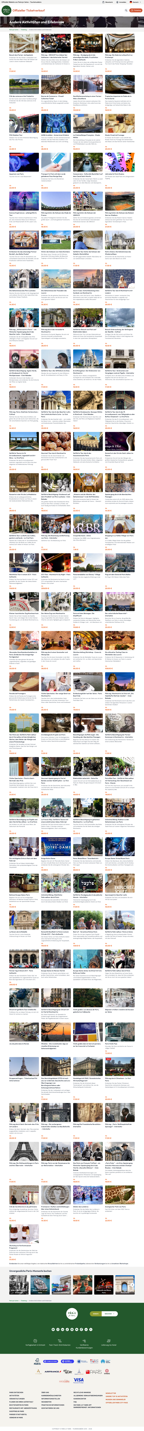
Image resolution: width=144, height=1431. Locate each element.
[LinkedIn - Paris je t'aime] (62, 1329)
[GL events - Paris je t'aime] (94, 1372)
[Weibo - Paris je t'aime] (86, 1329)
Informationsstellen (50, 1399)
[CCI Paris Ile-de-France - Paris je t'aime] (50, 1361)
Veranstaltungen (17, 1399)
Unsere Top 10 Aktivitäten (117, 1396)
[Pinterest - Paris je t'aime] (72, 1329)
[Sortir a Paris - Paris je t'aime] (64, 1380)
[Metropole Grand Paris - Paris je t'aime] (82, 1361)
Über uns (45, 1392)
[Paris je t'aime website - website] (6, 10)
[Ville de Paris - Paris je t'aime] (37, 1361)
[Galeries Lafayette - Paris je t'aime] (68, 1371)
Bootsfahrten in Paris (18, 1405)
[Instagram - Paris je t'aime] (57, 1329)
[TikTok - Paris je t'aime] (67, 1329)
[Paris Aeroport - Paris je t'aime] (79, 1371)
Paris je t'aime (13, 30)
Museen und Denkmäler (115, 1400)
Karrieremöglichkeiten (51, 1396)
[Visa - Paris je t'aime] (78, 1380)
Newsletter (111, 1393)
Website (96, 1314)
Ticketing (24, 30)
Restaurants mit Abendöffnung (23, 1408)
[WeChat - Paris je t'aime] (76, 1329)
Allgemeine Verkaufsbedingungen (88, 1396)
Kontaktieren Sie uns (50, 1408)
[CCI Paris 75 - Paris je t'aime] (67, 1361)
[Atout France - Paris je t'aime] (94, 1361)
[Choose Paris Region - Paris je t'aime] (105, 1361)
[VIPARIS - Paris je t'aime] (107, 1371)
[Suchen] (126, 10)
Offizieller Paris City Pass (117, 1403)
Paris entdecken (16, 1392)
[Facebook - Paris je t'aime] (53, 1329)
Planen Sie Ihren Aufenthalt (21, 1402)
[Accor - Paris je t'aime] (38, 1371)
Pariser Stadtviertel (18, 1414)
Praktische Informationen (52, 1405)
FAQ (75, 1402)
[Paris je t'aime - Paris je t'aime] (72, 1314)
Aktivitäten (14, 1396)
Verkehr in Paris (16, 1418)
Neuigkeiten (46, 1402)
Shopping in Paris (16, 1411)
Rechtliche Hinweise (82, 1392)
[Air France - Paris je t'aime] (53, 1372)
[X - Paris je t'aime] (90, 1329)
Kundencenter (80, 1399)
